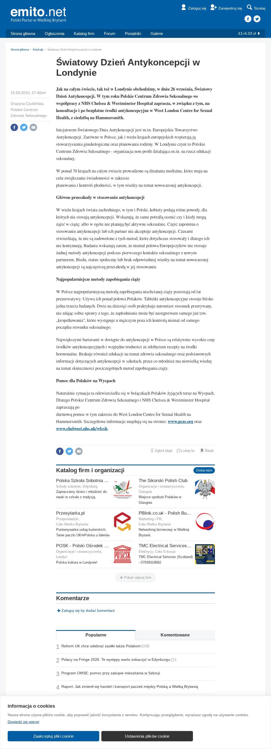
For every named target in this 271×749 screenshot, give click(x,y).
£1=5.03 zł (247, 33)
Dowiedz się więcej (23, 722)
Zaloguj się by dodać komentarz (88, 610)
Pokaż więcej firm (137, 577)
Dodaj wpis (204, 470)
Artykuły (38, 49)
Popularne (95, 635)
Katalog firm (84, 33)
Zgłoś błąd (163, 450)
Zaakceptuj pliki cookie (53, 736)
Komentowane (175, 635)
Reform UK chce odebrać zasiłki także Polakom (101, 646)
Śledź (209, 450)
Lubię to (188, 450)
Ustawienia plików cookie (147, 736)
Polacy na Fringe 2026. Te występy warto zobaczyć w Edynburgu (115, 659)
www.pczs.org (180, 421)
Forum (109, 33)
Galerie (157, 33)
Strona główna (23, 33)
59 (147, 646)
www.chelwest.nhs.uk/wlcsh (81, 428)
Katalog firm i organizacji (90, 470)
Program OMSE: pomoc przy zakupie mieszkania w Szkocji (110, 673)
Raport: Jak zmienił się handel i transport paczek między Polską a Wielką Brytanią (129, 686)
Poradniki (133, 33)
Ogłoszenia (54, 33)
